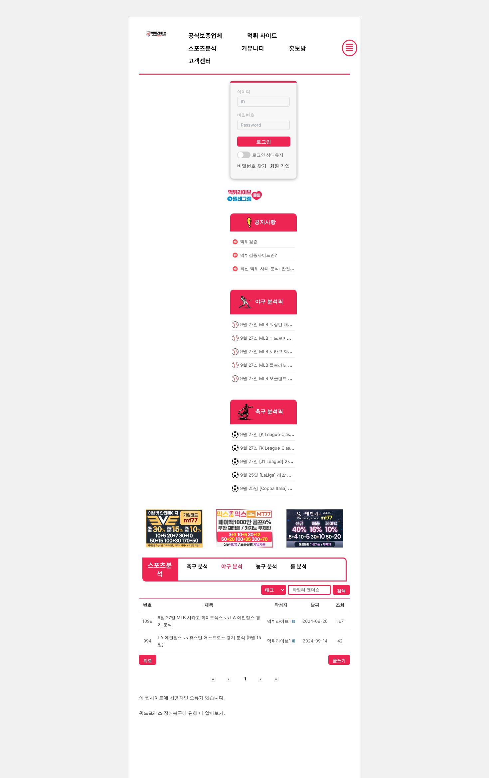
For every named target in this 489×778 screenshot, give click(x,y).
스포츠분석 (202, 48)
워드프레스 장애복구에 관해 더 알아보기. (182, 713)
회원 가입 (280, 166)
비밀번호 (245, 115)
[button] (279, 621)
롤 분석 (298, 566)
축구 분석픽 (269, 411)
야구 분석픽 (269, 301)
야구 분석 (232, 566)
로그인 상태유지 (267, 155)
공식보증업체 (205, 35)
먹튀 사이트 (262, 35)
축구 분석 (197, 566)
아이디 (243, 91)
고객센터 (199, 60)
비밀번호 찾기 (251, 166)
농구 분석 (266, 566)
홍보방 (297, 48)
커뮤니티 (253, 48)
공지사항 (265, 221)
